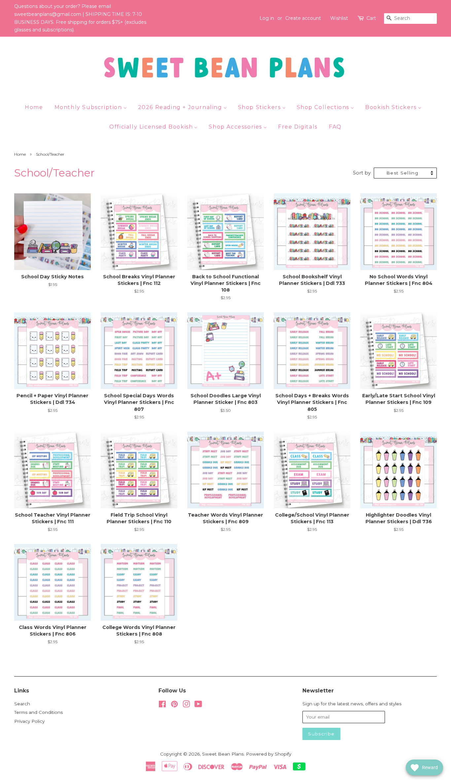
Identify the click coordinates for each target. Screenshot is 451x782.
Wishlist (339, 18)
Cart (371, 18)
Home (20, 154)
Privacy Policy (29, 721)
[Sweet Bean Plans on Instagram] (186, 705)
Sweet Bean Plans (223, 754)
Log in (267, 18)
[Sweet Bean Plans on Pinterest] (174, 705)
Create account (303, 18)
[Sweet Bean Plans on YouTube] (198, 705)
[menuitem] (36, 107)
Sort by (362, 173)
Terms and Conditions (38, 712)
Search (22, 703)
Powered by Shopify (268, 754)
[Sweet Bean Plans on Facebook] (162, 705)
